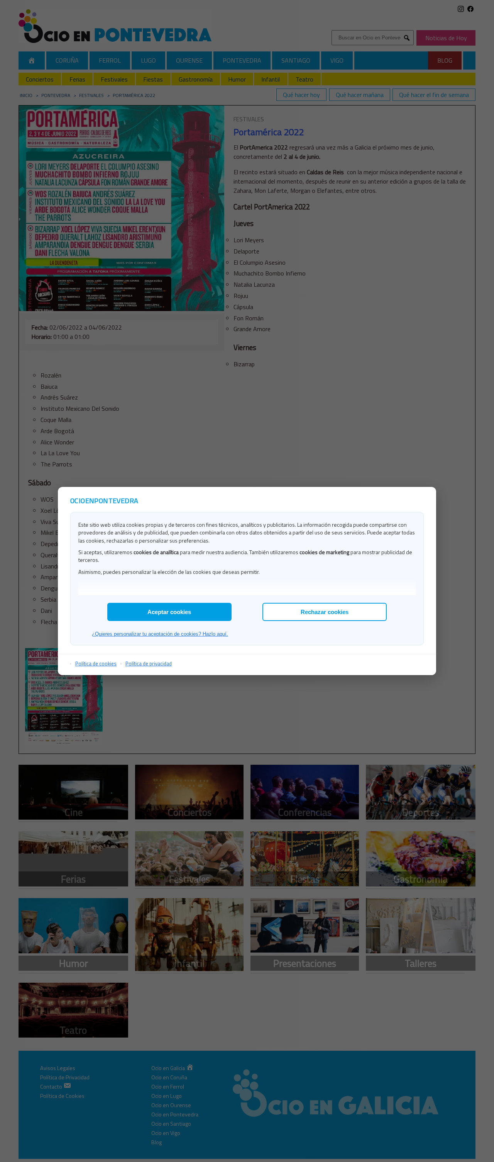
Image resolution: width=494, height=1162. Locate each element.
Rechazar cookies (325, 612)
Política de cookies (96, 663)
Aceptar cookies (169, 612)
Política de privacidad (148, 663)
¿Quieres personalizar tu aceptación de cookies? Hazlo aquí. (160, 634)
